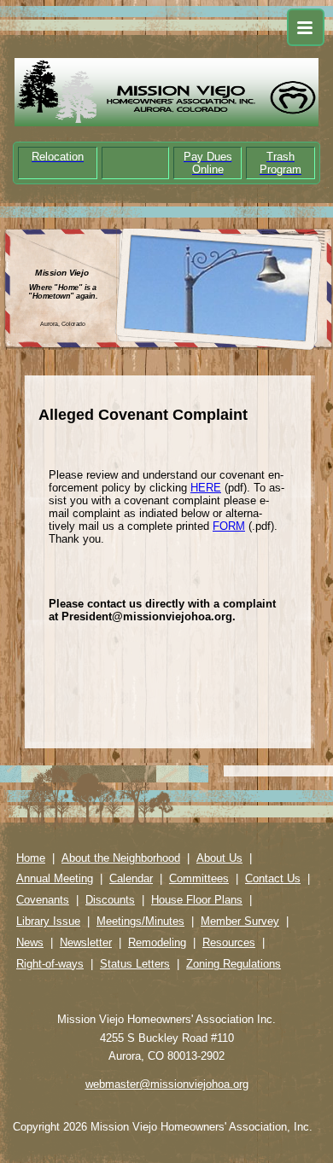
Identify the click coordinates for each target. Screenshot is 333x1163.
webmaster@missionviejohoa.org (166, 1084)
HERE (205, 487)
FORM (229, 526)
